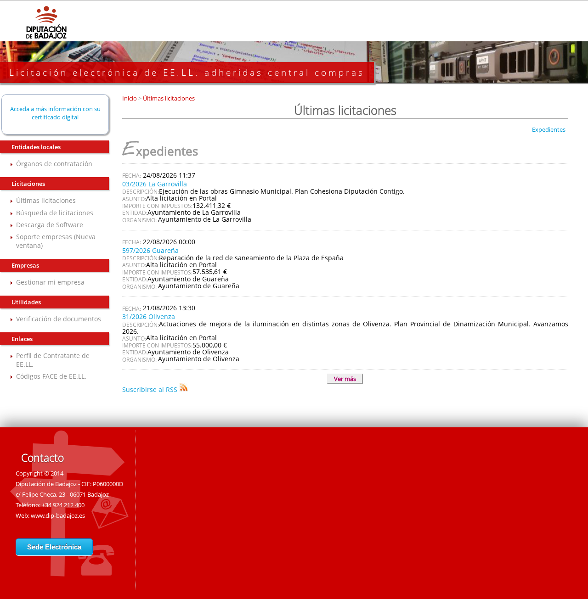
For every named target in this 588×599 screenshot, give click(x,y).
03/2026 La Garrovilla (154, 183)
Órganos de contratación (54, 163)
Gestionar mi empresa (50, 282)
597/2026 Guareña (150, 250)
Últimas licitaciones (46, 200)
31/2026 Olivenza (148, 316)
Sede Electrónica (54, 547)
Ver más (345, 379)
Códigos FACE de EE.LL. (51, 376)
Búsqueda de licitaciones (54, 212)
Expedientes (548, 129)
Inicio (130, 98)
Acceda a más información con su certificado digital (55, 113)
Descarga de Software (49, 224)
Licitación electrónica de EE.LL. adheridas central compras (187, 72)
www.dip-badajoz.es (58, 515)
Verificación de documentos (58, 318)
